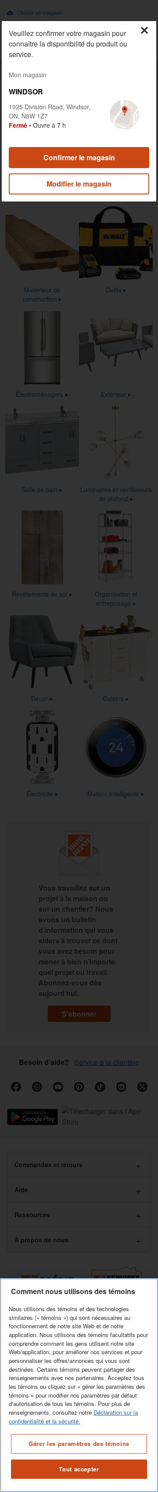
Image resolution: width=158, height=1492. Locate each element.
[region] (79, 1385)
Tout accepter (79, 1469)
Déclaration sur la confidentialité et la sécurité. (73, 1416)
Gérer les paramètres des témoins (79, 1443)
